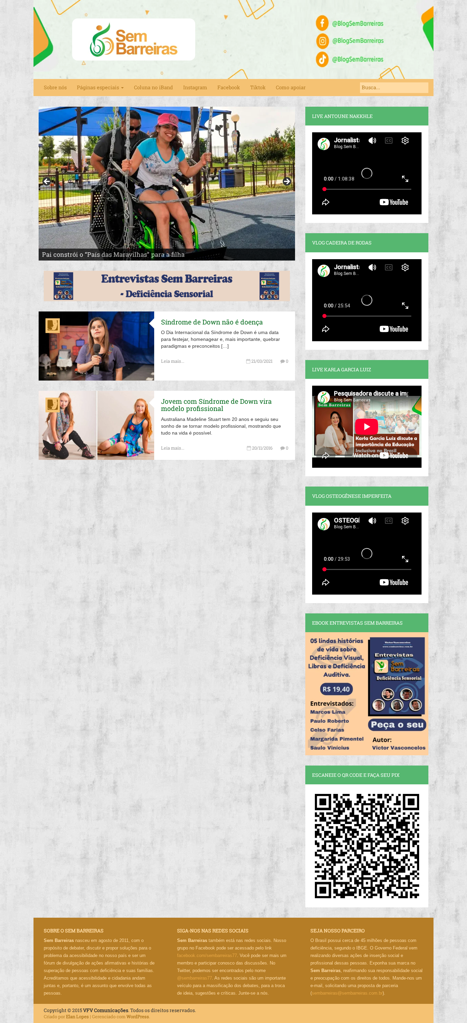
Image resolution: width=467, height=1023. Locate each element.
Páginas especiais (98, 87)
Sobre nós (55, 87)
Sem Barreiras (133, 39)
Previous (47, 182)
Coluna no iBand (153, 87)
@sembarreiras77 (194, 978)
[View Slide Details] (167, 184)
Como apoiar (291, 87)
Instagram (195, 87)
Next (286, 182)
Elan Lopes (77, 1016)
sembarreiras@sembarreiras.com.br (347, 993)
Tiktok (258, 87)
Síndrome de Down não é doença (212, 322)
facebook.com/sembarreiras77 (207, 955)
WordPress (137, 1016)
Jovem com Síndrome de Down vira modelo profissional (216, 405)
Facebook (228, 87)
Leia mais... (172, 361)
